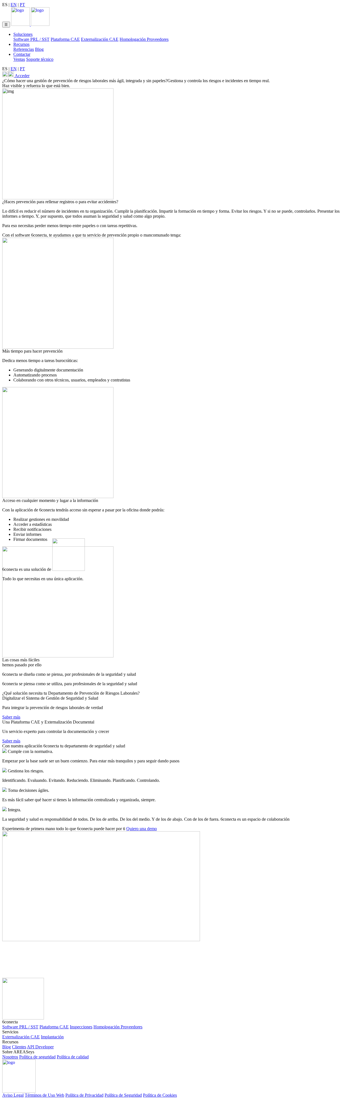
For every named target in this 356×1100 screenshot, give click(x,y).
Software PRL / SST (31, 39)
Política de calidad (73, 1056)
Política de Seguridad (123, 1095)
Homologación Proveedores (144, 39)
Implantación (52, 1036)
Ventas (19, 59)
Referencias (23, 49)
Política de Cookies (160, 1095)
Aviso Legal (13, 1095)
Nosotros (10, 1056)
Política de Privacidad (84, 1095)
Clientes (19, 1046)
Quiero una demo (141, 828)
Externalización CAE (99, 39)
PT (22, 4)
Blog (39, 49)
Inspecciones (81, 1026)
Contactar (21, 54)
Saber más (11, 717)
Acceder (21, 75)
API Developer (40, 1046)
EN (14, 4)
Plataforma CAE (65, 39)
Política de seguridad (37, 1056)
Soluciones (23, 34)
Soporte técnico (39, 59)
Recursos (21, 44)
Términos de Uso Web (44, 1095)
